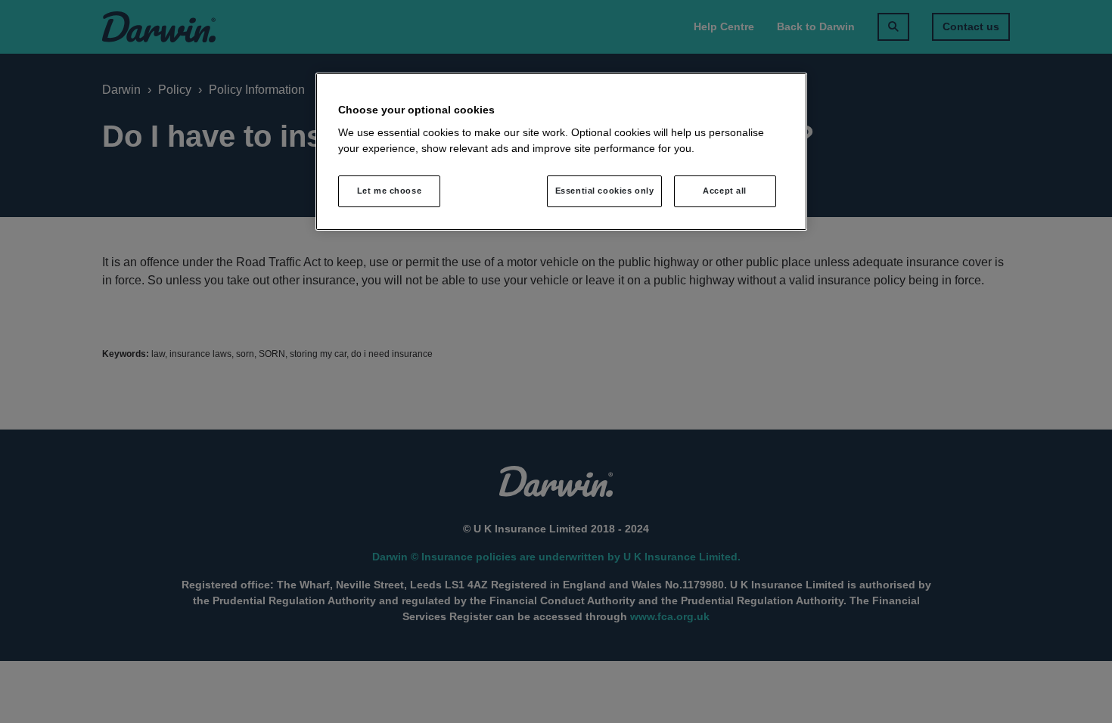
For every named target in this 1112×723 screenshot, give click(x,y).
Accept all (725, 190)
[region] (561, 152)
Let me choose (389, 190)
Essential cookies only (604, 190)
